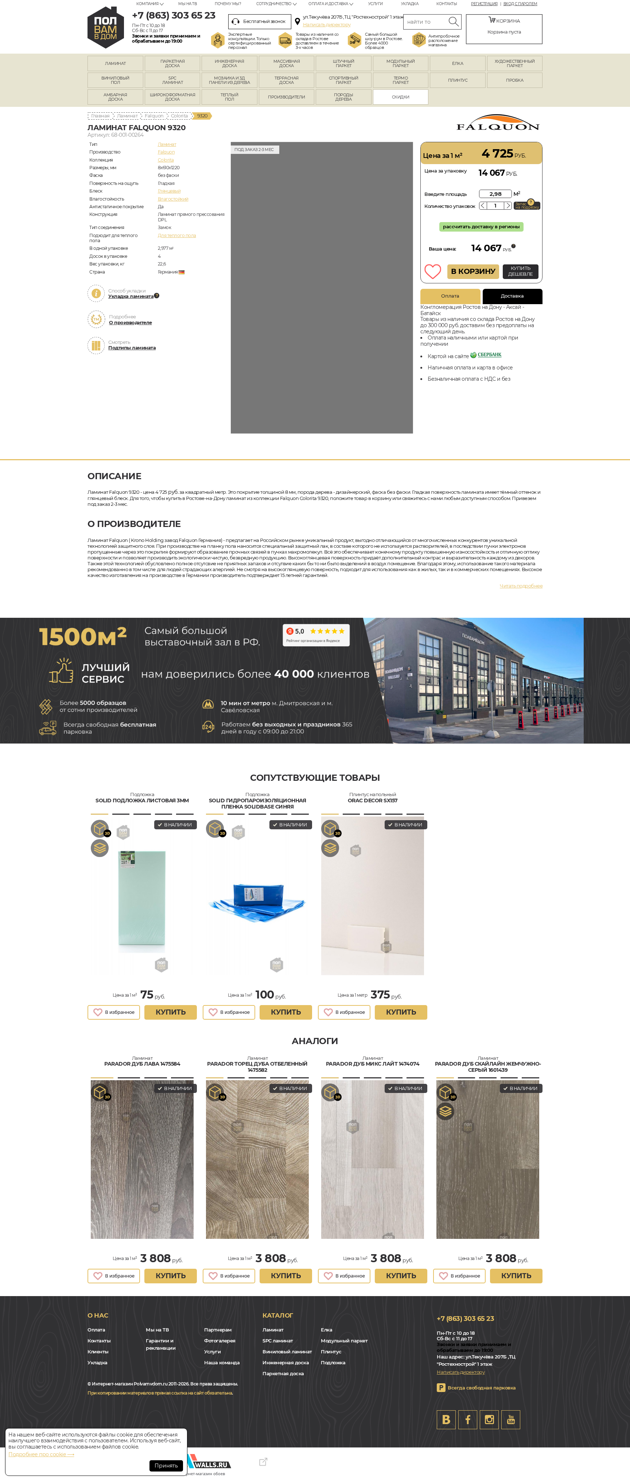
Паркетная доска (283, 1373)
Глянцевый (169, 191)
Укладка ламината (130, 296)
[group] (322, 288)
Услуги (375, 3)
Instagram (489, 1419)
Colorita (179, 116)
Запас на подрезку (527, 206)
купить (171, 1012)
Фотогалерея (220, 1341)
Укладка (410, 3)
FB (467, 1419)
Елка (326, 1330)
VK (446, 1419)
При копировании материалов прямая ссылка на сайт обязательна (160, 1393)
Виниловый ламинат (287, 1351)
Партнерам (218, 1330)
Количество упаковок (449, 206)
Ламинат (127, 116)
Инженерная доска (285, 1362)
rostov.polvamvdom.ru (106, 28)
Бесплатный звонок (264, 21)
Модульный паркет (344, 1341)
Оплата (450, 296)
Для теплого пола (177, 235)
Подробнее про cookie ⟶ (41, 1454)
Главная (100, 116)
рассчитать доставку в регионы (481, 226)
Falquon (154, 116)
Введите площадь (445, 194)
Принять (166, 1465)
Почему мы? (228, 3)
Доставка (512, 296)
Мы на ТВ (187, 3)
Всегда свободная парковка (482, 1388)
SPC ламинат (277, 1341)
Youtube (510, 1419)
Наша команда (222, 1362)
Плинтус (331, 1351)
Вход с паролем (520, 4)
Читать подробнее (521, 586)
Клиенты (98, 1351)
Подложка (333, 1362)
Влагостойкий (173, 199)
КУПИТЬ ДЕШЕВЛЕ (520, 271)
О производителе (130, 322)
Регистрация (484, 4)
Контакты (446, 3)
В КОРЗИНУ (473, 271)
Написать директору (327, 24)
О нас (98, 1315)
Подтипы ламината (132, 347)
